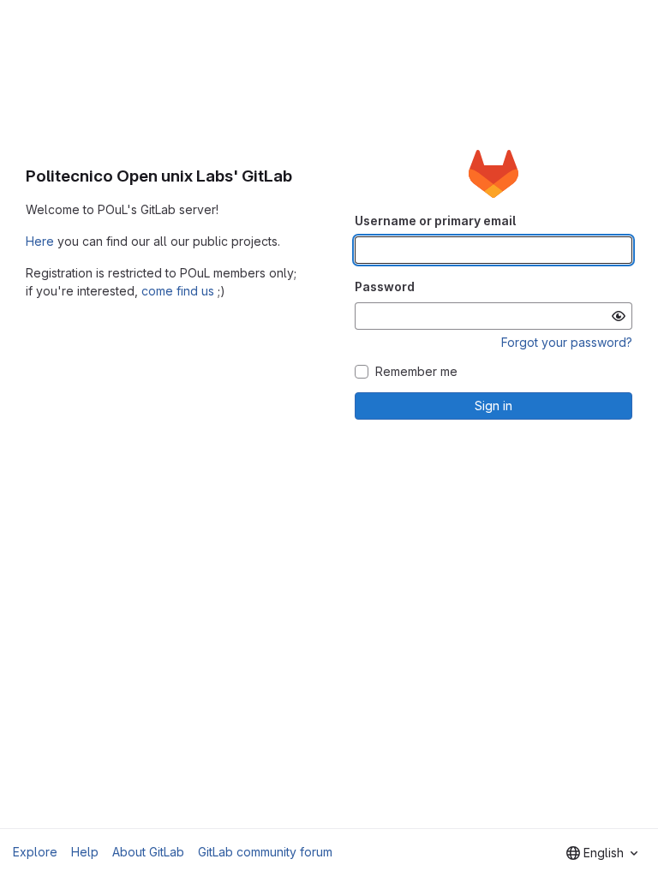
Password (385, 286)
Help (85, 851)
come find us (177, 290)
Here (40, 241)
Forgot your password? (566, 342)
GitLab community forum (265, 851)
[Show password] (618, 316)
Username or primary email (435, 220)
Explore (35, 851)
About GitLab (148, 851)
